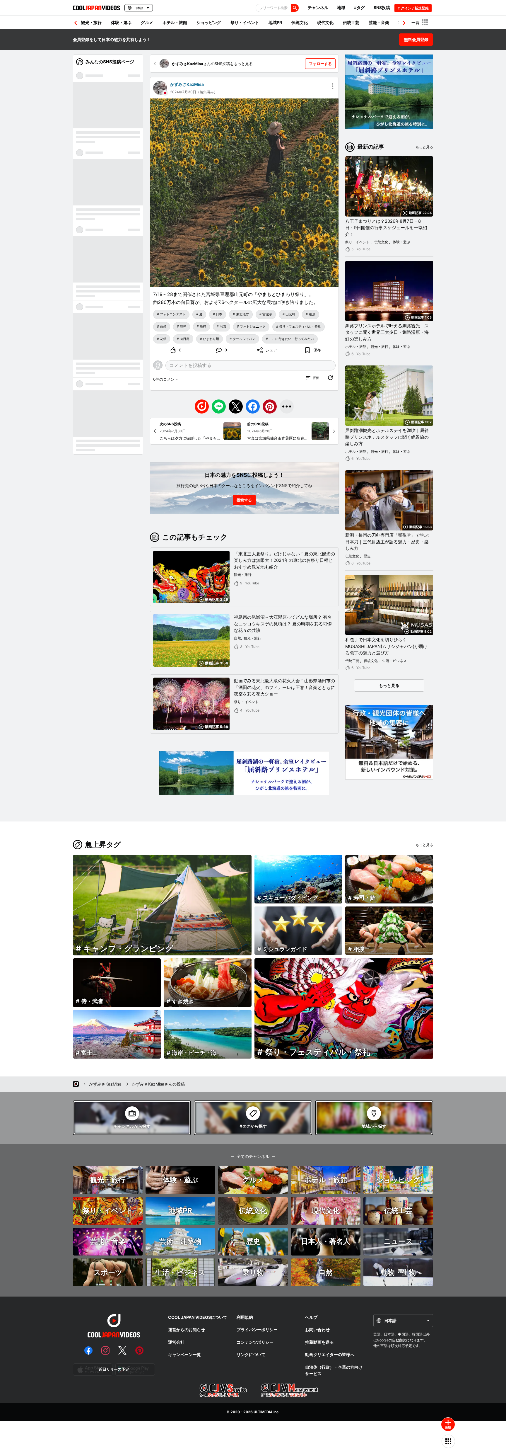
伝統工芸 (351, 22)
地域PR (275, 22)
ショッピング (208, 22)
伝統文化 (299, 22)
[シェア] (287, 406)
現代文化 (325, 22)
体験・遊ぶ (121, 22)
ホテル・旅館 (175, 22)
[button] (404, 22)
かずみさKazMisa (187, 84)
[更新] (330, 378)
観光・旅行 (91, 22)
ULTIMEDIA (263, 1412)
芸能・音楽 (379, 22)
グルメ (147, 22)
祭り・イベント (244, 22)
